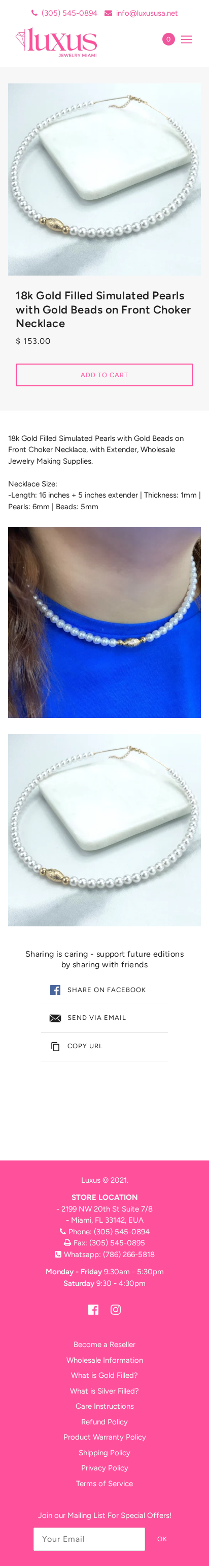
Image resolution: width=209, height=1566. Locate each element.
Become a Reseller (104, 1344)
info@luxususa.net (147, 13)
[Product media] (104, 623)
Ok (162, 1539)
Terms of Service (104, 1483)
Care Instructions (105, 1406)
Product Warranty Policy (104, 1437)
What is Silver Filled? (104, 1391)
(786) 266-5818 (129, 1254)
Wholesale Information (104, 1360)
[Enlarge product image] (104, 179)
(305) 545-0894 (69, 13)
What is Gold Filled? (104, 1375)
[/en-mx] (67, 42)
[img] (93, 1309)
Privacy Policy (104, 1467)
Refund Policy (104, 1421)
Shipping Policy (104, 1452)
